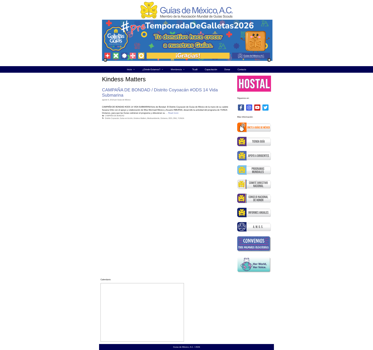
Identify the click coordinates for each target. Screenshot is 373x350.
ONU (175, 118)
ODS (170, 118)
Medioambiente (153, 118)
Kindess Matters (140, 118)
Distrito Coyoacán (112, 118)
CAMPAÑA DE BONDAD (114, 116)
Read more (173, 113)
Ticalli (194, 69)
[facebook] (241, 107)
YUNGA (181, 118)
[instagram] (249, 107)
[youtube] (257, 107)
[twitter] (265, 107)
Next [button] (269, 60)
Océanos (164, 118)
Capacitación (211, 69)
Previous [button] (105, 60)
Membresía (176, 69)
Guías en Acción (126, 118)
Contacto (241, 69)
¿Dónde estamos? (151, 69)
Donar (227, 69)
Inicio (129, 69)
